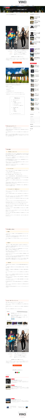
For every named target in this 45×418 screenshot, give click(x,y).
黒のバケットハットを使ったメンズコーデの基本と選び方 (37, 33)
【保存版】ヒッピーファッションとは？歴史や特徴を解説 (37, 95)
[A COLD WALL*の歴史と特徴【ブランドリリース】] (32, 50)
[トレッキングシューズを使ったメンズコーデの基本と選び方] (32, 43)
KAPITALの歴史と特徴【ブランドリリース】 (19, 325)
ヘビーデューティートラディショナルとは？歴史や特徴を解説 (9, 326)
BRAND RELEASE (17, 5)
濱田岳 (14, 108)
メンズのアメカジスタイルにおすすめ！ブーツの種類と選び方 (37, 26)
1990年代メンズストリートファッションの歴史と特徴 (37, 99)
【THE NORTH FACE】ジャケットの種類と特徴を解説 (37, 71)
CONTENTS (28, 5)
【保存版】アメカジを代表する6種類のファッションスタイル (37, 66)
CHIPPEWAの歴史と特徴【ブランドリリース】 (25, 325)
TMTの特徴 (14, 101)
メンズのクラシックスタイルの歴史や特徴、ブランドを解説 (37, 108)
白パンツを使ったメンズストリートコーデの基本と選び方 (37, 38)
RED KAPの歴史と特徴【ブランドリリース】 (16, 380)
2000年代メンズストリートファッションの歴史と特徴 (37, 85)
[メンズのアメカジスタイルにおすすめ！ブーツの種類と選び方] (32, 27)
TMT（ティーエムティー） (11, 302)
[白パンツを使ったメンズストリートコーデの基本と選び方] (32, 38)
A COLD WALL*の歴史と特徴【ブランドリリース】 (14, 325)
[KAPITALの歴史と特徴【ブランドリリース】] (32, 55)
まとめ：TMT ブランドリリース (16, 113)
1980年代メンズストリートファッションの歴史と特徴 (37, 80)
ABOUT (12, 5)
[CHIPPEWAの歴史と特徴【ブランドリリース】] (32, 59)
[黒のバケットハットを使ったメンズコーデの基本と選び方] (32, 34)
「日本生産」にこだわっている (17, 102)
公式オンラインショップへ (17, 62)
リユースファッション (32, 122)
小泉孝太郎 (14, 111)
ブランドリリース (15, 324)
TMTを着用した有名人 (15, 107)
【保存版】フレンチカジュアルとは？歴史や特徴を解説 (37, 104)
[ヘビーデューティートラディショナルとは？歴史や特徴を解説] (32, 18)
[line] (19, 372)
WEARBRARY (22, 5)
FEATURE (33, 5)
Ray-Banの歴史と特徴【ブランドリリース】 (16, 386)
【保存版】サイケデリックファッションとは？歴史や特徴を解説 (37, 21)
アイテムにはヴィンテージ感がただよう (18, 105)
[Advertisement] (17, 20)
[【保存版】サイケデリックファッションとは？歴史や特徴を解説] (32, 22)
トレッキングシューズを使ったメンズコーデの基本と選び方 (37, 42)
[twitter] (15, 372)
